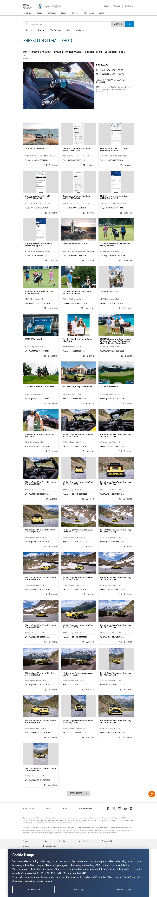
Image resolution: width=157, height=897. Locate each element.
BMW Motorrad (85, 808)
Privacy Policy (108, 841)
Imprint (62, 841)
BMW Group (28, 808)
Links (44, 841)
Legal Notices (84, 841)
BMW (48, 808)
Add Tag (118, 24)
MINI (65, 808)
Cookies (26, 846)
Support (26, 841)
